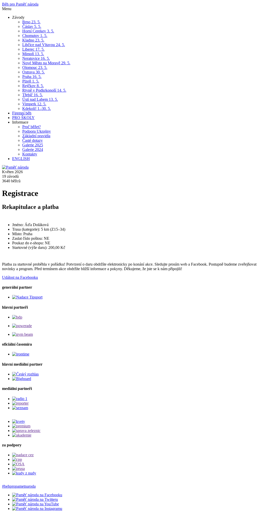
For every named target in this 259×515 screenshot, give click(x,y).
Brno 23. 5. (31, 22)
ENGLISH (21, 158)
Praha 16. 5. (31, 76)
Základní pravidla (36, 136)
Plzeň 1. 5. (30, 81)
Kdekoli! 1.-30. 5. (36, 108)
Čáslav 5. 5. (31, 26)
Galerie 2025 (32, 145)
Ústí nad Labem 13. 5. (40, 99)
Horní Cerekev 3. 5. (38, 31)
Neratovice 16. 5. (36, 58)
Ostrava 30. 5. (33, 72)
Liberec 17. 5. (33, 49)
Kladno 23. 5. (33, 40)
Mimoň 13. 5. (33, 54)
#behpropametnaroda (19, 486)
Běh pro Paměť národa (20, 4)
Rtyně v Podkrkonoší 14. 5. (44, 90)
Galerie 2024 (32, 149)
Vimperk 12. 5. (34, 104)
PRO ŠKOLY (23, 117)
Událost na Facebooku (20, 277)
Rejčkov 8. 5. (33, 86)
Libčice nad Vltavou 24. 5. (43, 45)
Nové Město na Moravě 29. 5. (46, 63)
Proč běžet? (31, 127)
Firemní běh (21, 113)
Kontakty (29, 154)
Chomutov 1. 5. (34, 35)
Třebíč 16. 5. (32, 95)
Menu (6, 9)
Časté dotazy (32, 140)
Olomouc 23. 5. (34, 67)
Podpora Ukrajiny (36, 131)
